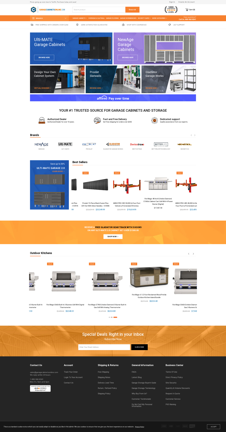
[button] (109, 317)
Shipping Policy (104, 394)
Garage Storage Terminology (143, 388)
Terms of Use (171, 372)
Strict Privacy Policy (174, 377)
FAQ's (134, 372)
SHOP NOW (112, 237)
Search (132, 10)
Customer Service (173, 399)
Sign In (172, 2)
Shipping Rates (104, 377)
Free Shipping (103, 372)
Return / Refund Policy (107, 388)
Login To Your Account (73, 377)
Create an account (186, 2)
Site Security (171, 383)
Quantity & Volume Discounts (178, 388)
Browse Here (44, 57)
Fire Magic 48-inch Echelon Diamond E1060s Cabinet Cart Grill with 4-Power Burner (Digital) (118, 201)
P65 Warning (171, 404)
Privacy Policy (139, 427)
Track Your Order (71, 372)
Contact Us (68, 383)
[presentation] (191, 135)
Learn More (57, 171)
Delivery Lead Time (106, 383)
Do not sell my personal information (142, 405)
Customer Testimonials (141, 399)
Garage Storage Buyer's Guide (144, 383)
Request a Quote (173, 394)
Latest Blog (137, 377)
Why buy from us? (139, 394)
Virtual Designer (42, 88)
